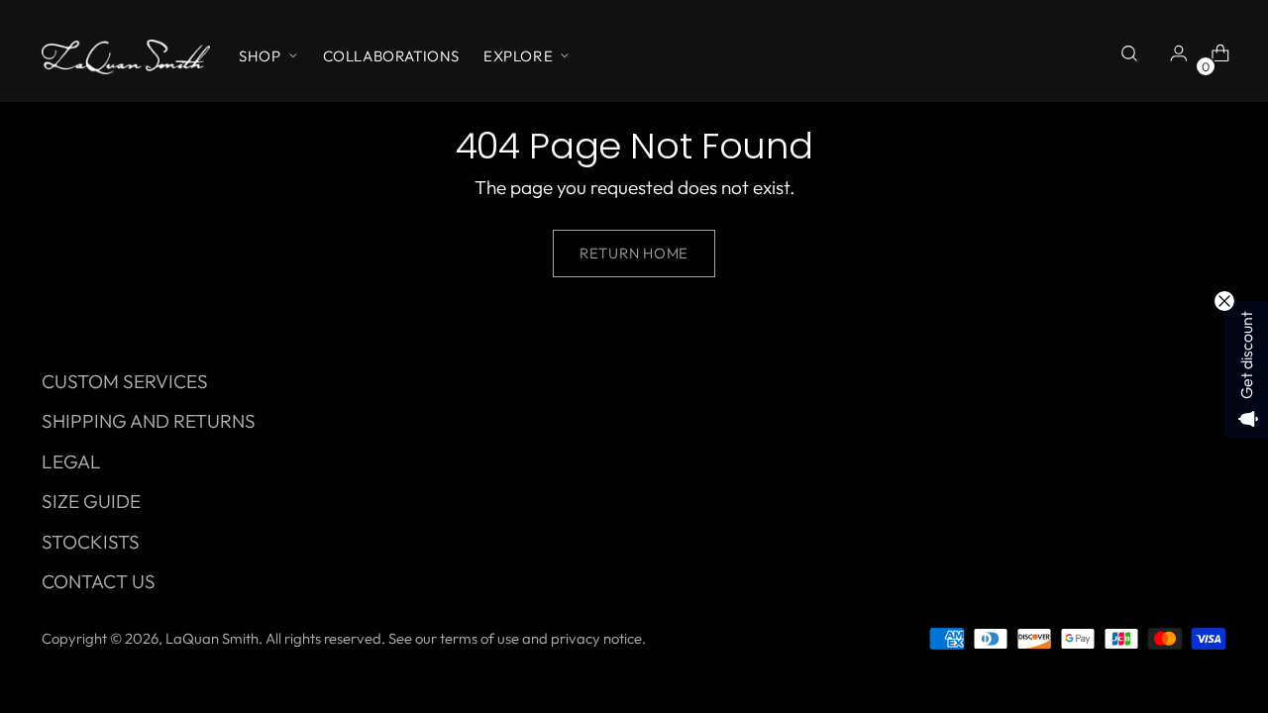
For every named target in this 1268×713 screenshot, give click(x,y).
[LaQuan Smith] (126, 57)
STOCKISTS (91, 542)
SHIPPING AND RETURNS (149, 421)
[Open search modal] (1132, 56)
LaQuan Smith (212, 638)
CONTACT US (99, 581)
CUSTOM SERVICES (125, 381)
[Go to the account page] (1174, 56)
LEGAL (71, 461)
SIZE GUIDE (91, 501)
